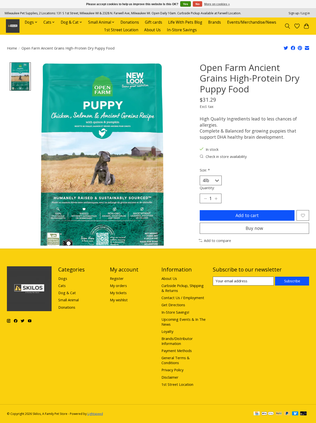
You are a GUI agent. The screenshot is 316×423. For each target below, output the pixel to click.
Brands (214, 22)
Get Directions (173, 304)
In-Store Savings (182, 30)
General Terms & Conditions (175, 360)
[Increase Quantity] (216, 198)
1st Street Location (121, 30)
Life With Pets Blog (185, 22)
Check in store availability (226, 156)
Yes (185, 4)
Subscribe (292, 280)
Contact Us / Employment (182, 297)
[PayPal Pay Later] (287, 413)
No (197, 4)
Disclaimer (169, 377)
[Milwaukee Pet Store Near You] (13, 26)
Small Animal (68, 299)
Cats (62, 285)
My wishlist (119, 299)
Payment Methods (176, 350)
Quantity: (207, 187)
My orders (118, 285)
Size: (205, 170)
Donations (129, 22)
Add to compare (217, 240)
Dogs (62, 278)
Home (12, 48)
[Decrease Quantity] (205, 198)
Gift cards (153, 22)
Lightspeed (95, 414)
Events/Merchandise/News (251, 22)
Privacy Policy (172, 369)
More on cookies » (217, 4)
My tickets (118, 292)
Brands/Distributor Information (177, 341)
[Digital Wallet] (268, 413)
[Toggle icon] (287, 26)
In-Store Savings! (175, 312)
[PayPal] (279, 413)
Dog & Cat (67, 292)
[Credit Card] (257, 413)
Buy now (254, 228)
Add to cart (247, 215)
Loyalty (167, 331)
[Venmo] (295, 413)
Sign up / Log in (299, 13)
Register (117, 278)
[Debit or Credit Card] (303, 413)
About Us (152, 30)
